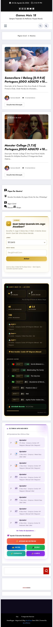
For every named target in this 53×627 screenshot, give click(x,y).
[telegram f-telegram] (28, 8)
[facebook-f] (20, 8)
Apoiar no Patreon (26, 541)
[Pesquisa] (40, 26)
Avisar (26, 259)
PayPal (16, 547)
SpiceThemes (26, 623)
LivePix (35, 553)
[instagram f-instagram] (22, 8)
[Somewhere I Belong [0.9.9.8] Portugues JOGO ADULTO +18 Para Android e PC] (26, 59)
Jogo (8, 238)
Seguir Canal (10, 204)
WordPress (29, 620)
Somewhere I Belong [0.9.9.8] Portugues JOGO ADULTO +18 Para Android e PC (25, 80)
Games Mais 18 (26, 15)
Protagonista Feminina (27, 617)
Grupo (17, 207)
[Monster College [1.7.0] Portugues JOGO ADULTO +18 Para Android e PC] (26, 126)
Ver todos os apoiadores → (26, 531)
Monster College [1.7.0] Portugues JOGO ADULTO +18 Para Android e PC (25, 147)
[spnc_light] (46, 25)
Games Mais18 (15, 98)
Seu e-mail (10, 248)
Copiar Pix (16, 553)
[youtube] (30, 8)
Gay (17, 617)
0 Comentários (30, 98)
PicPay (36, 547)
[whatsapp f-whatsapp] (25, 8)
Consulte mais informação (14, 105)
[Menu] (5, 26)
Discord (8, 207)
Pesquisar (46, 571)
